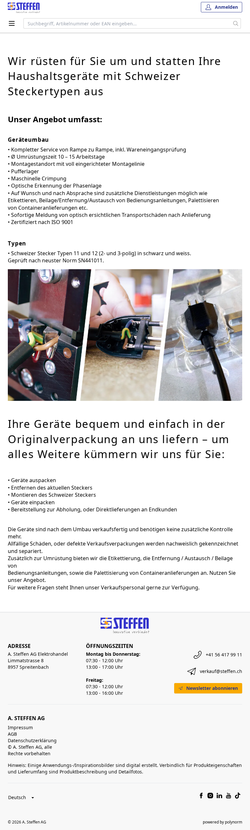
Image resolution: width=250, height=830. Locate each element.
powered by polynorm (222, 822)
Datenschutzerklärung (32, 740)
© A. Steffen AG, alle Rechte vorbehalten (30, 750)
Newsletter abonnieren (212, 688)
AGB (12, 734)
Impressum (20, 727)
